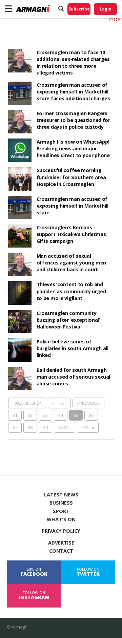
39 (45, 427)
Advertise (61, 542)
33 (45, 415)
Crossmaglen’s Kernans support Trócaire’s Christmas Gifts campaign (71, 234)
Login (105, 9)
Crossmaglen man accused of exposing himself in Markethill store (72, 206)
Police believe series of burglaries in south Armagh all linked (72, 348)
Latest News (61, 494)
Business (61, 503)
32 (30, 415)
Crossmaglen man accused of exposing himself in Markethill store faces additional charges (73, 92)
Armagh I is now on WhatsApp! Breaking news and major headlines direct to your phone (73, 148)
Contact (61, 551)
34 (60, 415)
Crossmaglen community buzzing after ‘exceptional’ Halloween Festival (68, 320)
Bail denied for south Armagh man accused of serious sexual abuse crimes (73, 377)
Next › (64, 427)
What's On (61, 519)
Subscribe (79, 9)
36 (91, 415)
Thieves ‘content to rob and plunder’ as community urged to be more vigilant (71, 291)
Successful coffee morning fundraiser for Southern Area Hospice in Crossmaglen (71, 177)
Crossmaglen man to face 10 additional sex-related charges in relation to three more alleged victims (73, 62)
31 (15, 415)
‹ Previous (88, 403)
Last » (87, 427)
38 (30, 427)
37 (15, 427)
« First (59, 403)
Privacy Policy (61, 531)
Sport (61, 511)
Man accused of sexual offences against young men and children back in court (71, 263)
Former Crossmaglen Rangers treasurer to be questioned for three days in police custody (73, 120)
